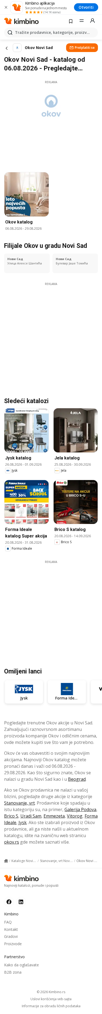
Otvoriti (86, 7)
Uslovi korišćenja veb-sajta (51, 999)
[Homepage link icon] (6, 861)
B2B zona (12, 972)
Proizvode (13, 943)
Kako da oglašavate (21, 964)
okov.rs (11, 842)
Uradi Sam (30, 816)
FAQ (8, 922)
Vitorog (74, 816)
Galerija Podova (80, 809)
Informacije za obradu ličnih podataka (51, 1006)
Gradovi (11, 936)
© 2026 (51, 992)
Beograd (77, 779)
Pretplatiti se (85, 47)
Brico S (11, 816)
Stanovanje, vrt (19, 803)
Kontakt (11, 929)
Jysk (22, 822)
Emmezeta (54, 816)
